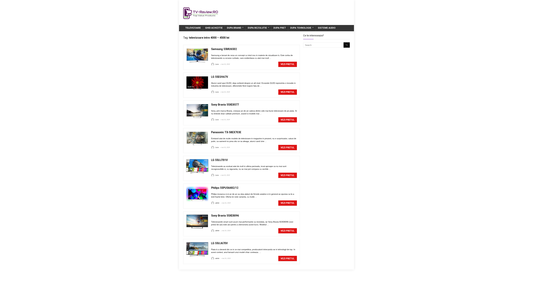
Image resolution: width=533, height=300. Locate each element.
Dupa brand (234, 27)
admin (217, 203)
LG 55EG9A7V (219, 76)
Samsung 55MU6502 (224, 49)
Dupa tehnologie (300, 27)
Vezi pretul (287, 64)
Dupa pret (279, 27)
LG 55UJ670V (219, 243)
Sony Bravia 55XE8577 (225, 104)
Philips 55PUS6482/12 (224, 187)
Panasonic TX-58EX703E (226, 132)
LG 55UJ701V (219, 160)
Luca (217, 64)
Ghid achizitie (214, 27)
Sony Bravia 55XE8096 (225, 215)
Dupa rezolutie (257, 27)
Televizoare (193, 27)
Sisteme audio (326, 27)
